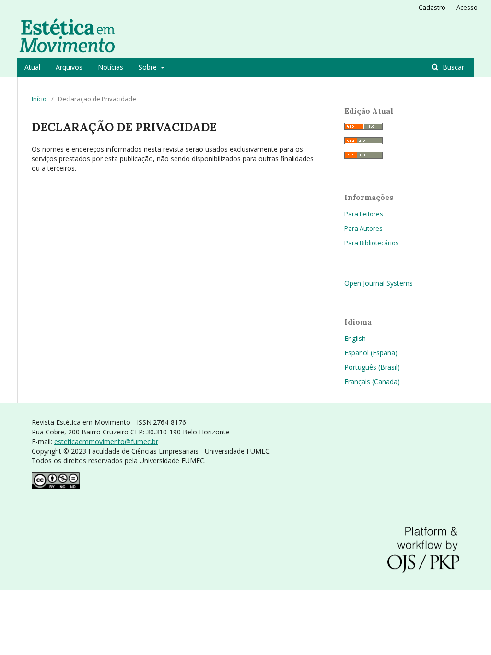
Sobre (149, 66)
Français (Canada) (372, 381)
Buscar (452, 66)
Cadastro (432, 7)
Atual (32, 66)
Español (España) (370, 352)
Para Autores (363, 228)
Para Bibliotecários (371, 242)
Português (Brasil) (372, 367)
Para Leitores (363, 214)
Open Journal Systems (378, 283)
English (355, 338)
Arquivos (69, 66)
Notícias (110, 66)
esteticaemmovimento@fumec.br (106, 441)
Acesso (467, 7)
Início (39, 98)
